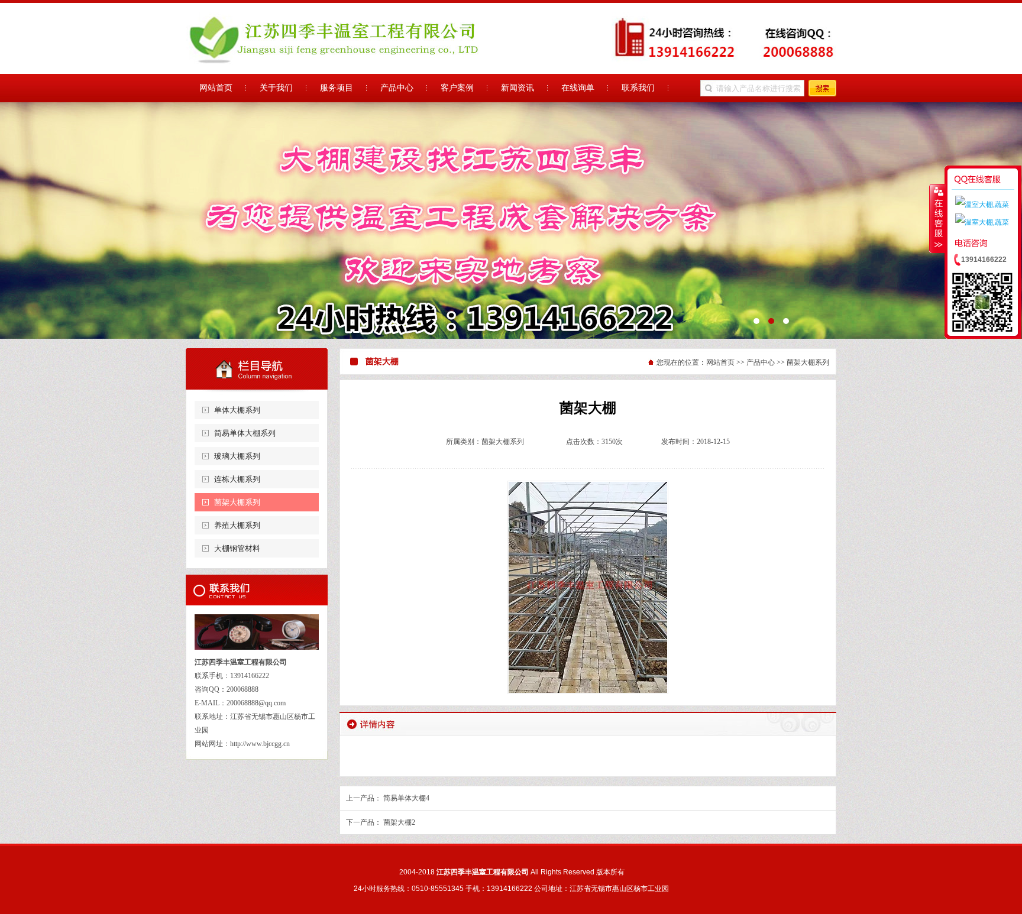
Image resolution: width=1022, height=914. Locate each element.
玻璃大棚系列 (237, 456)
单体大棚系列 (237, 410)
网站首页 (720, 362)
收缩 (937, 218)
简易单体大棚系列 (245, 433)
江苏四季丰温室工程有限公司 (511, 220)
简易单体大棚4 (406, 798)
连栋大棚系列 (237, 479)
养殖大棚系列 (237, 525)
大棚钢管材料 (237, 548)
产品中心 (760, 362)
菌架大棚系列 (237, 502)
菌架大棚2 (399, 822)
